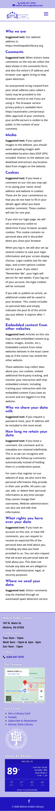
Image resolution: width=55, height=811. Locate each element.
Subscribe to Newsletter (22, 720)
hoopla (12, 717)
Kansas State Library (20, 724)
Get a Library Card (19, 713)
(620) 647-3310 (15, 657)
